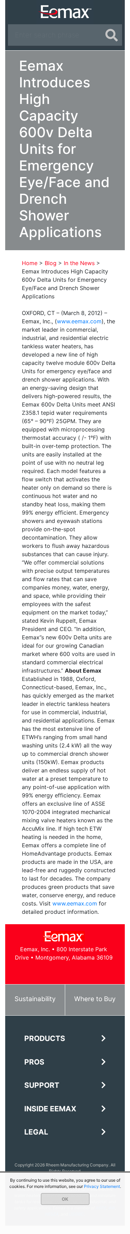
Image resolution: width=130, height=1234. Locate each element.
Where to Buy (94, 999)
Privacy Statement (102, 1186)
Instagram (87, 971)
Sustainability (35, 999)
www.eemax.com (79, 321)
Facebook (40, 971)
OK (65, 1199)
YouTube (72, 971)
